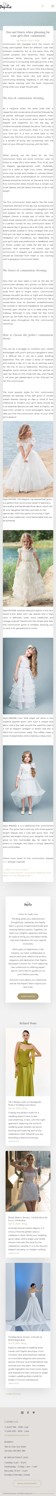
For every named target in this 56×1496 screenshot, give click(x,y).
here (5, 861)
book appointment (27, 1483)
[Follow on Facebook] (28, 1412)
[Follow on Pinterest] (33, 1412)
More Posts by (28, 996)
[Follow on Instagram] (22, 1412)
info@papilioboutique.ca (16, 1435)
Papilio (23, 40)
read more (13, 1141)
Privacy (51, 1493)
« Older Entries (13, 1394)
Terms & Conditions (40, 1493)
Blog (24, 1108)
